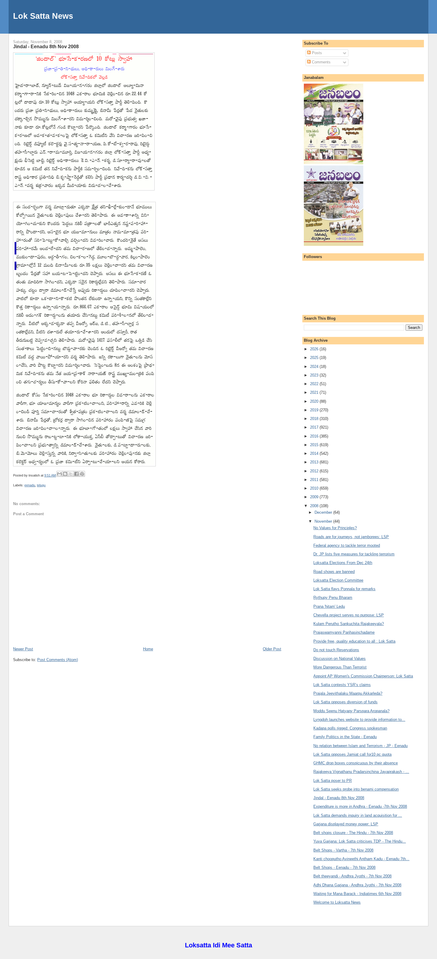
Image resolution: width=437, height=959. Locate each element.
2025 (315, 357)
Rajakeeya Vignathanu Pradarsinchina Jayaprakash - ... (361, 771)
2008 (315, 506)
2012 (315, 471)
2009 (315, 497)
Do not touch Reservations (336, 650)
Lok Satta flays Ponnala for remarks (344, 589)
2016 (315, 436)
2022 (315, 384)
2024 (315, 366)
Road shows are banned (334, 571)
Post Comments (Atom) (57, 659)
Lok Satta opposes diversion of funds (345, 702)
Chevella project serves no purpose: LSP (348, 615)
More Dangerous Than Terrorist (340, 667)
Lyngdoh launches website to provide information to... (359, 719)
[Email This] (59, 474)
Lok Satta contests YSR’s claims (342, 684)
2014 (315, 453)
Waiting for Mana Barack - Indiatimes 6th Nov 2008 (357, 893)
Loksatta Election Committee (338, 580)
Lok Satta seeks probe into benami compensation (356, 789)
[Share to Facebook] (76, 474)
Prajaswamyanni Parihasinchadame (344, 632)
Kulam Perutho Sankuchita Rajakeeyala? (348, 623)
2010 (315, 488)
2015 (315, 445)
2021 (315, 392)
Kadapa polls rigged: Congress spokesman (350, 728)
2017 (315, 427)
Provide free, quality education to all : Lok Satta (354, 641)
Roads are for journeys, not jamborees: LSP (351, 537)
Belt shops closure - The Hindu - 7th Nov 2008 (353, 832)
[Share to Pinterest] (82, 474)
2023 (315, 375)
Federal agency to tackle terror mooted (346, 545)
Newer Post (23, 649)
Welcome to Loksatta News (337, 902)
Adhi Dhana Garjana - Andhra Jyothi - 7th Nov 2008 (357, 885)
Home (148, 649)
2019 (315, 410)
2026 (315, 349)
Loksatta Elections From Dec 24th (342, 562)
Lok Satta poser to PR (332, 780)
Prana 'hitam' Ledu (329, 606)
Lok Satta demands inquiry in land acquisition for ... (357, 815)
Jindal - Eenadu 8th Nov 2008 (46, 46)
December (324, 512)
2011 (315, 479)
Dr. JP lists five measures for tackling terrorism (353, 554)
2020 (315, 401)
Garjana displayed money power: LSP (345, 824)
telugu (41, 485)
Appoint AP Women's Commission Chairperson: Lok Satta (363, 676)
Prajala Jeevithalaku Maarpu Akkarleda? (347, 693)
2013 (315, 462)
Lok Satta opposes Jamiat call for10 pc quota (352, 754)
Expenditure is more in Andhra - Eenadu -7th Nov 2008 (360, 806)
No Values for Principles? (335, 528)
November (324, 521)
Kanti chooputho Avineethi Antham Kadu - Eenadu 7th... (361, 859)
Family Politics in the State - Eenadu (345, 737)
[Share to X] (71, 474)
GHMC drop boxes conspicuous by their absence (355, 763)
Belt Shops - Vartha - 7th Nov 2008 (343, 850)
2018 (315, 418)
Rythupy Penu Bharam (332, 597)
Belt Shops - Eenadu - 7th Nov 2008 (344, 867)
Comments (321, 62)
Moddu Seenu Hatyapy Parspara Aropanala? (351, 711)
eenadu (29, 485)
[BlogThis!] (65, 474)
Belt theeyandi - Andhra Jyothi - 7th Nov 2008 (352, 876)
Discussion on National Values (339, 658)
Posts (316, 53)
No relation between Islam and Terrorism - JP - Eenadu (360, 746)
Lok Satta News (43, 16)
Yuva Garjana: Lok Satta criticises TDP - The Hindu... (359, 841)
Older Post (272, 649)
